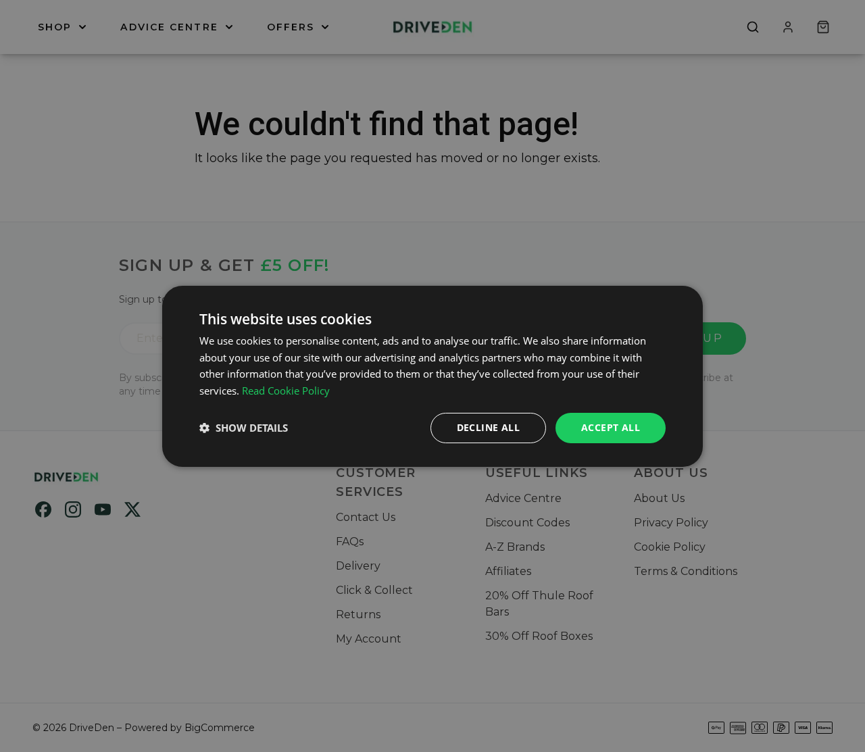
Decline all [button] (488, 427)
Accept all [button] (610, 427)
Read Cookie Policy (286, 390)
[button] (243, 427)
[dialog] (432, 375)
